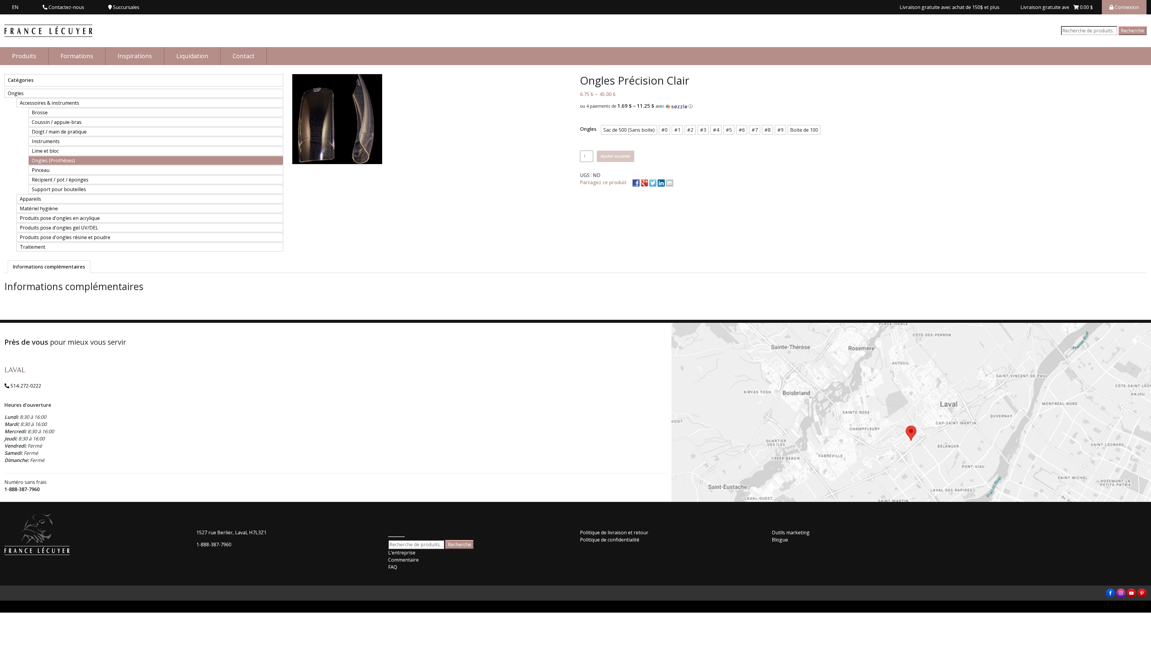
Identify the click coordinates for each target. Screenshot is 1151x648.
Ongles (16, 93)
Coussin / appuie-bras (57, 122)
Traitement (32, 247)
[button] (863, 106)
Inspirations (134, 56)
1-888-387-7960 (22, 489)
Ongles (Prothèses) (53, 160)
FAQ (392, 567)
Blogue (780, 539)
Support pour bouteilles (59, 189)
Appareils (30, 199)
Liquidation (192, 56)
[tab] (49, 266)
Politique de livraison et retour (614, 532)
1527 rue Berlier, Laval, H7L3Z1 (231, 532)
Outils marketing (791, 532)
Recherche (1132, 30)
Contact (243, 56)
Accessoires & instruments (49, 103)
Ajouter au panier (615, 156)
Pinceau (40, 170)
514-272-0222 (25, 385)
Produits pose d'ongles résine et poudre (65, 237)
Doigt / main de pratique (59, 131)
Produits (24, 56)
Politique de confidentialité (609, 539)
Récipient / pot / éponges (60, 179)
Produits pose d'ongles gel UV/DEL (59, 227)
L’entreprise (401, 552)
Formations (77, 56)
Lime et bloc (45, 151)
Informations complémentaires (49, 266)
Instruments (46, 141)
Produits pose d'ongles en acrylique (60, 218)
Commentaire (403, 559)
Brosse (40, 112)
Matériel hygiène (39, 208)
